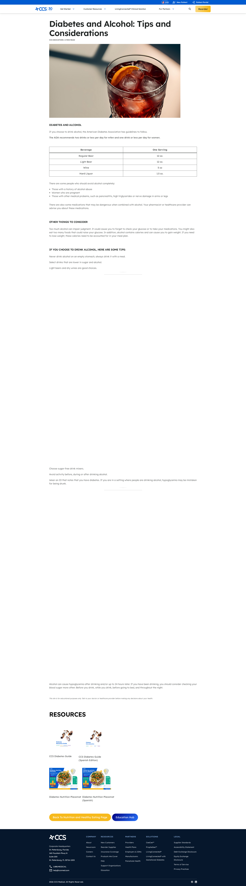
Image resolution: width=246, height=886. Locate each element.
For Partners (164, 9)
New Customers (108, 842)
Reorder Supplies (108, 847)
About (88, 842)
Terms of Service (181, 864)
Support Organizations (111, 865)
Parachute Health (132, 861)
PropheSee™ (151, 847)
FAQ (102, 861)
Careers (89, 852)
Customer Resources (93, 9)
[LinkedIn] (196, 882)
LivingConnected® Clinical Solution (130, 9)
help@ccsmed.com (61, 870)
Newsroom (91, 847)
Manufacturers (131, 856)
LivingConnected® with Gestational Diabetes (156, 858)
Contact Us (91, 856)
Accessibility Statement (184, 847)
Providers (129, 842)
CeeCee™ (150, 842)
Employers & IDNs (133, 852)
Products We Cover (109, 856)
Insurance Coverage (110, 852)
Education (105, 870)
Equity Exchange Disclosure (181, 858)
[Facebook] (192, 882)
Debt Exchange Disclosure (185, 852)
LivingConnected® (153, 852)
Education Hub (125, 817)
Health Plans (130, 847)
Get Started (65, 9)
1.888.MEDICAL (59, 866)
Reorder (203, 9)
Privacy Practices (181, 869)
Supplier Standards (182, 842)
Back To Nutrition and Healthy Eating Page (80, 817)
